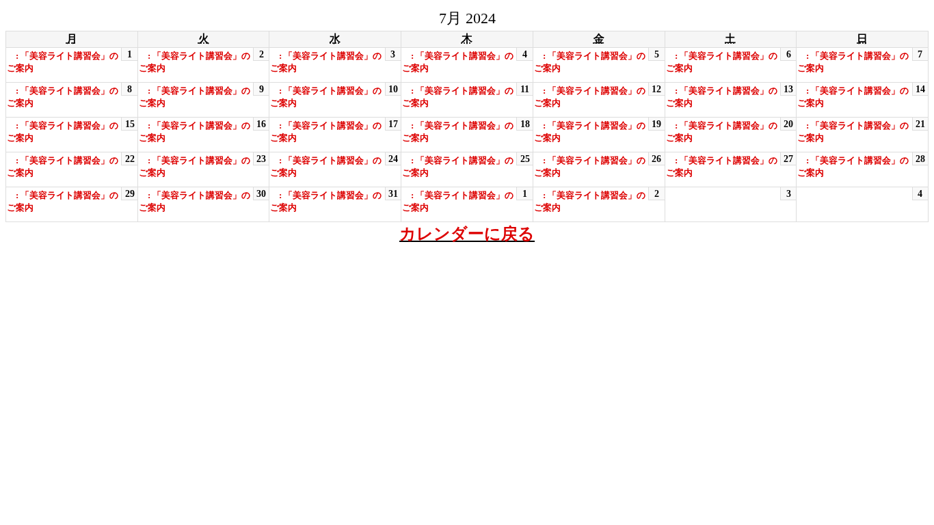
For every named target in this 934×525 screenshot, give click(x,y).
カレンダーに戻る (467, 234)
